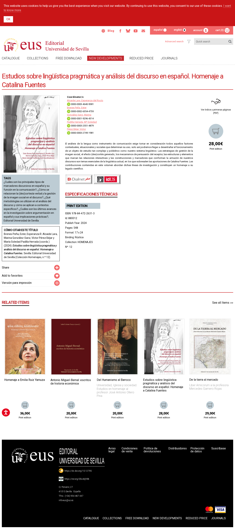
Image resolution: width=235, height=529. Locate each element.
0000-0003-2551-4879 (82, 125)
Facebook (120, 31)
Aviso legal (112, 450)
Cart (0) (220, 30)
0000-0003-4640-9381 (82, 104)
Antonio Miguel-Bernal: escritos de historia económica (70, 381)
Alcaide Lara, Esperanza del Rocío (85, 100)
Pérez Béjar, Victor (76, 129)
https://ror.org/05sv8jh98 (76, 479)
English (178, 29)
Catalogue (11, 58)
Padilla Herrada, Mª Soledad (82, 122)
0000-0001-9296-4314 (82, 118)
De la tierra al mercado (203, 379)
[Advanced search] (189, 41)
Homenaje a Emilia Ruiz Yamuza (24, 380)
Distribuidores (177, 448)
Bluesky (128, 31)
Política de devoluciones (152, 450)
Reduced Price (141, 58)
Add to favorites (12, 275)
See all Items (220, 302)
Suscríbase (218, 448)
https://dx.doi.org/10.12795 (78, 471)
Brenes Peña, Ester (76, 107)
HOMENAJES (85, 242)
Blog (111, 31)
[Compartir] (57, 267)
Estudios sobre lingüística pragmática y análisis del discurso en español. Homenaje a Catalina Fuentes (163, 385)
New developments (105, 58)
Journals (169, 58)
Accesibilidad (103, 31)
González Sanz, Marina (79, 114)
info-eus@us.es (66, 500)
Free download (69, 58)
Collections (37, 58)
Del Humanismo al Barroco (114, 380)
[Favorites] (38, 326)
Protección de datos (197, 450)
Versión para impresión (17, 283)
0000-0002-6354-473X (82, 111)
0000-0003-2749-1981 (82, 132)
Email (143, 31)
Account (198, 30)
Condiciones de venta (130, 450)
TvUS (136, 31)
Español (158, 29)
